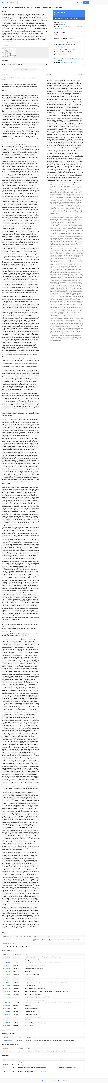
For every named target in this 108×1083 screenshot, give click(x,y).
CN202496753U (6, 971)
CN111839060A (6, 939)
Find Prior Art (69, 18)
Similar (77, 18)
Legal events (65, 58)
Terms (59, 1080)
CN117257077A (6, 957)
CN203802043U (6, 960)
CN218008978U (6, 1008)
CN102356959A (6, 1020)
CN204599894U (6, 1000)
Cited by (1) (59, 58)
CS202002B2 (5, 965)
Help (72, 1080)
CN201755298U (6, 994)
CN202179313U (6, 988)
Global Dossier (69, 62)
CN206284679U (6, 985)
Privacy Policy (66, 1080)
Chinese (64, 22)
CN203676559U (6, 1025)
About (36, 1080)
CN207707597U (6, 974)
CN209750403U (6, 991)
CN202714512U (6, 977)
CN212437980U (6, 1011)
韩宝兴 (60, 24)
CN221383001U (6, 1022)
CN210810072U (6, 1005)
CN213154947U (6, 962)
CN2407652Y (5, 980)
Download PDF (59, 18)
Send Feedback (43, 1080)
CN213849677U (6, 1014)
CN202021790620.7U (7, 1040)
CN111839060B (6, 982)
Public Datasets (52, 1080)
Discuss (75, 62)
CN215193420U (6, 1002)
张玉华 (63, 24)
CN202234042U (6, 1017)
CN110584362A (6, 997)
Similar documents (73, 58)
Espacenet (63, 62)
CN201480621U (6, 968)
